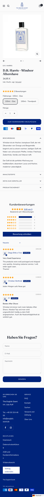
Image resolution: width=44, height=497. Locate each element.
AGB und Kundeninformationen (11, 455)
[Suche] (8, 6)
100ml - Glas (10, 101)
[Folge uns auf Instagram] (10, 427)
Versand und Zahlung (29, 413)
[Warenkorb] (40, 6)
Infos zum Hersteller (12, 181)
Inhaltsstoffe (9, 174)
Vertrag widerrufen (9, 470)
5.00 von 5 (28, 209)
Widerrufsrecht (9, 462)
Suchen (27, 407)
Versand (18, 82)
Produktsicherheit (11, 188)
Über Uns (28, 419)
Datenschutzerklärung (11, 446)
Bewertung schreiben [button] (22, 234)
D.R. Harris (7, 66)
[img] (8, 249)
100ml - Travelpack (28, 101)
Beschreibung (9, 138)
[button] (8, 91)
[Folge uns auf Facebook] (5, 427)
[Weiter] (40, 61)
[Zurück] (4, 61)
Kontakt (27, 403)
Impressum (7, 440)
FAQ (26, 398)
